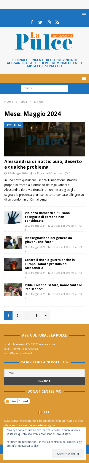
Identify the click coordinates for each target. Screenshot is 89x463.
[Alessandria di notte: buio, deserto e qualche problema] (44, 139)
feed (46, 412)
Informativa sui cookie (25, 446)
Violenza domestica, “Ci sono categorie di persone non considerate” (47, 217)
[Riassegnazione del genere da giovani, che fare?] (13, 242)
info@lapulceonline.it (18, 353)
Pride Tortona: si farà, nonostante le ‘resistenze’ (53, 287)
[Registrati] (57, 22)
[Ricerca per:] (44, 88)
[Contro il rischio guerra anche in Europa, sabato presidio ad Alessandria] (13, 264)
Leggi (43, 199)
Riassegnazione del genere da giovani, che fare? (48, 240)
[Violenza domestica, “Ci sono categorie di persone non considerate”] (13, 217)
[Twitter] (40, 22)
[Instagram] (48, 22)
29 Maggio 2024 (18, 173)
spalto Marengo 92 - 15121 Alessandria (29, 344)
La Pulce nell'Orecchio (47, 173)
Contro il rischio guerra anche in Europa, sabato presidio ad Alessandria (50, 264)
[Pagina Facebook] (32, 22)
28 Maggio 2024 (36, 247)
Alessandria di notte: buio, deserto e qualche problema (43, 164)
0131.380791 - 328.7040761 (21, 349)
